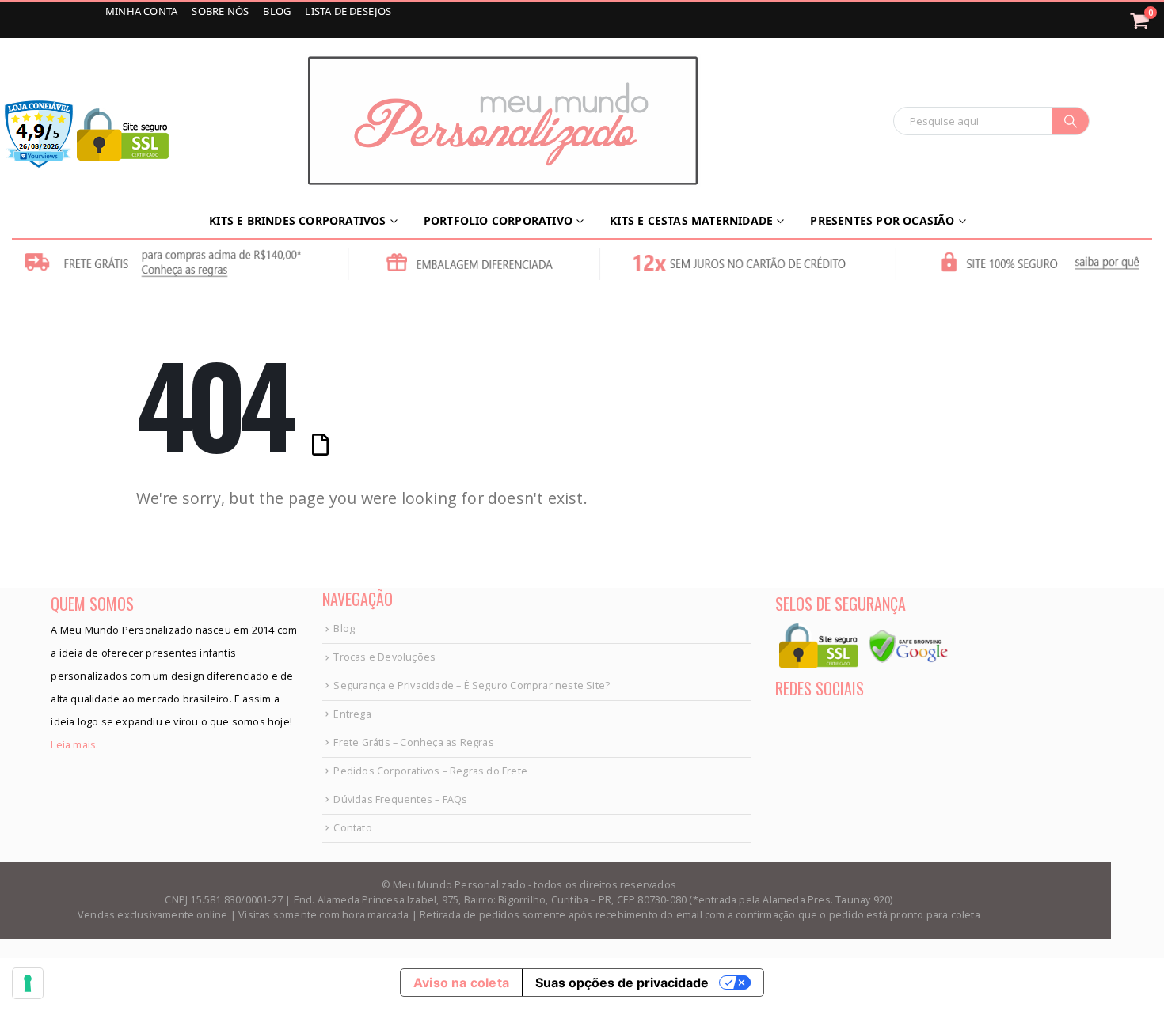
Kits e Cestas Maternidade (691, 220)
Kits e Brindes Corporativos (297, 220)
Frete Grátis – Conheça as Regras (413, 742)
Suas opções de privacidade (622, 982)
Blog (344, 628)
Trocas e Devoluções (384, 657)
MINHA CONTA (142, 11)
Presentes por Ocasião (882, 220)
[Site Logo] (503, 120)
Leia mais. (74, 745)
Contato (352, 828)
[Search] (1070, 121)
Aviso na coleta (461, 982)
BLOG (278, 11)
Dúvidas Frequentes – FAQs (400, 799)
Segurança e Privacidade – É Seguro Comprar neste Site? (471, 685)
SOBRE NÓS (221, 11)
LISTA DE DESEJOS (348, 11)
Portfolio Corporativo (498, 220)
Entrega (352, 714)
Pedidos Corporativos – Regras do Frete (430, 771)
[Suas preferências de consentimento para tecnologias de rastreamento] (28, 983)
